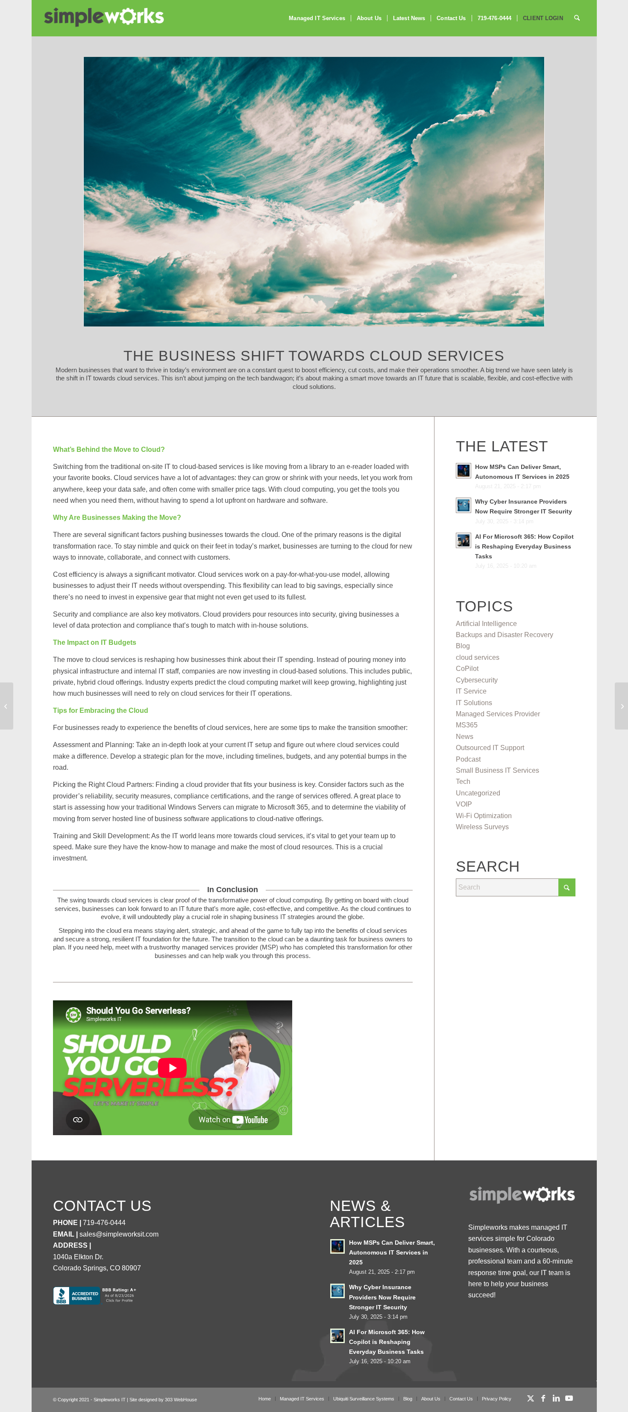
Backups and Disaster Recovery (504, 634)
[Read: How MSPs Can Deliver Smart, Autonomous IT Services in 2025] (463, 470)
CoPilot (467, 668)
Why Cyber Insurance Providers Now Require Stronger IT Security (382, 1297)
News (464, 736)
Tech (463, 781)
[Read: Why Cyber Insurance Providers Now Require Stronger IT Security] (463, 505)
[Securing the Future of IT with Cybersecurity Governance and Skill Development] (6, 706)
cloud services (477, 657)
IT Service (471, 691)
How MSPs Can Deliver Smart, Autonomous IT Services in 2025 (392, 1253)
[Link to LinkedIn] (556, 1398)
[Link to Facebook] (543, 1398)
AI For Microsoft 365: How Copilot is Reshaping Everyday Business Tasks (524, 547)
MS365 (467, 725)
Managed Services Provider (498, 714)
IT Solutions (474, 702)
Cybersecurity (477, 680)
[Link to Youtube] (569, 1398)
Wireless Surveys (482, 827)
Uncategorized (478, 793)
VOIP (464, 804)
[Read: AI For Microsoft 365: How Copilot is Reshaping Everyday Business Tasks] (463, 540)
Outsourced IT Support (490, 747)
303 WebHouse (181, 1399)
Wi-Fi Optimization (484, 815)
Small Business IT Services (497, 770)
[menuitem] (316, 18)
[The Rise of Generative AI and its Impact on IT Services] (621, 706)
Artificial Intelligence (486, 623)
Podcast (468, 759)
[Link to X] (530, 1398)
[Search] (577, 18)
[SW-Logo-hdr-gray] (103, 17)
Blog (463, 646)
